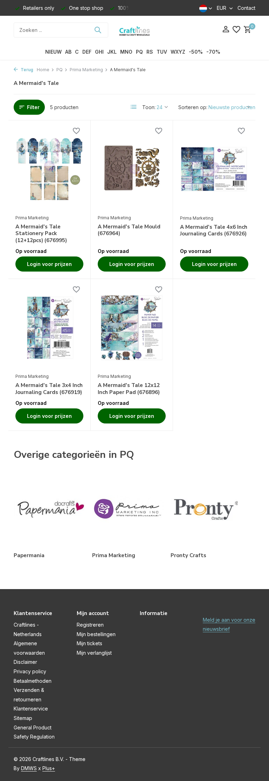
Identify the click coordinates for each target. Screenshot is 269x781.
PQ (139, 52)
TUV (162, 52)
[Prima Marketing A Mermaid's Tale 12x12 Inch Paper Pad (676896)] (132, 327)
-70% (213, 52)
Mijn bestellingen (96, 634)
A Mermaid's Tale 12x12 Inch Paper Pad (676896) (129, 389)
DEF (86, 52)
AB (68, 52)
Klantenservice (31, 709)
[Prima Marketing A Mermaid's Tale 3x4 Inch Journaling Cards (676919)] (49, 327)
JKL (112, 52)
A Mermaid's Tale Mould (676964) (129, 230)
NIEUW (53, 52)
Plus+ (48, 768)
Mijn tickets (89, 643)
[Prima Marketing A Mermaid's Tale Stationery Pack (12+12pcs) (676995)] (49, 169)
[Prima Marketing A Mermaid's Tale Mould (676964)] (132, 169)
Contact (246, 8)
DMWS (29, 768)
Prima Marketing (86, 69)
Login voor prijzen (49, 264)
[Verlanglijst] (236, 30)
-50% (196, 52)
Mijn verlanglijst (94, 653)
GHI (99, 52)
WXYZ (178, 52)
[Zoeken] (97, 29)
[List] (134, 107)
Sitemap (23, 718)
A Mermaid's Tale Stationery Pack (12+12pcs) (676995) (41, 233)
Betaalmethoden (32, 681)
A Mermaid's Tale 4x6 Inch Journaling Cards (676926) (213, 231)
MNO (126, 52)
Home (43, 69)
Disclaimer (25, 662)
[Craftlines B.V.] (134, 30)
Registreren (90, 625)
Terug (26, 69)
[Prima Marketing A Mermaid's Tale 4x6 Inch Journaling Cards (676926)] (214, 169)
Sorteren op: (192, 107)
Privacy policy (30, 671)
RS (149, 52)
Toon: (149, 107)
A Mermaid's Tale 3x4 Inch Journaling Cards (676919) (49, 389)
